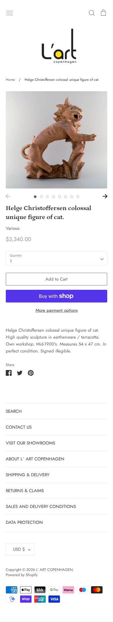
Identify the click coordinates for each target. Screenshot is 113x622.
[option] (56, 139)
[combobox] (56, 258)
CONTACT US (19, 427)
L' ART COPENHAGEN (54, 569)
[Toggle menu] (9, 12)
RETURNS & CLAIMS (25, 490)
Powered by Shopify (22, 575)
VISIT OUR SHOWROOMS (30, 443)
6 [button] (65, 196)
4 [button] (53, 196)
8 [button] (77, 196)
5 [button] (59, 196)
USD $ (19, 549)
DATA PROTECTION (24, 522)
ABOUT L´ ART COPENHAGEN (35, 459)
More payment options (57, 310)
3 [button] (47, 196)
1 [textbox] (11, 261)
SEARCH (14, 411)
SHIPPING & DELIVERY (27, 475)
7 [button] (71, 196)
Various (12, 228)
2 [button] (41, 196)
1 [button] (35, 196)
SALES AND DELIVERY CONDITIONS (41, 506)
